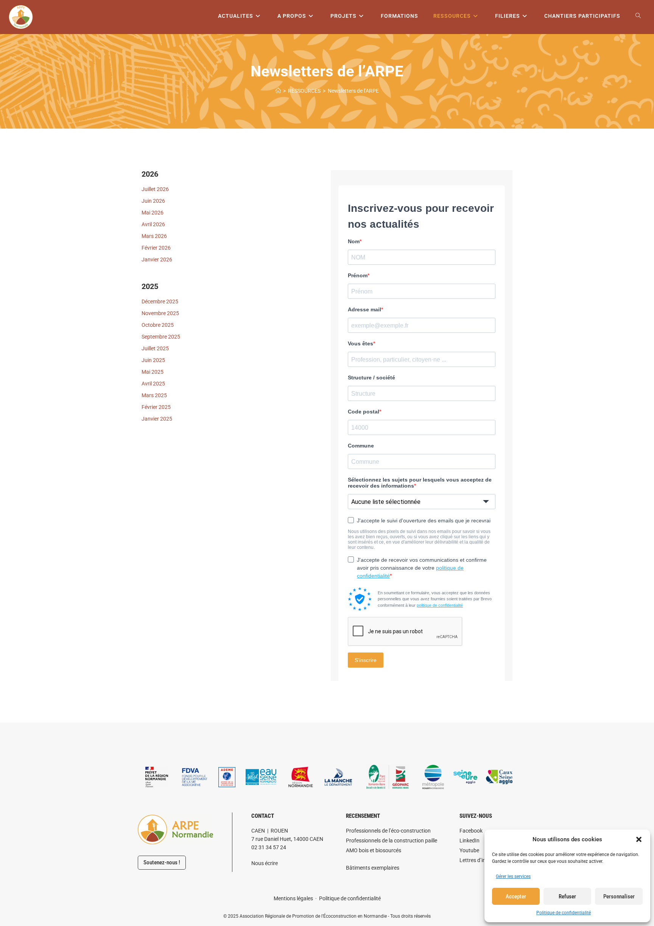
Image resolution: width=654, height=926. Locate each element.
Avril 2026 (153, 224)
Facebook (471, 831)
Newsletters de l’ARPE (353, 91)
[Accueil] (278, 91)
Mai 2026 (153, 213)
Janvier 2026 (157, 259)
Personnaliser (619, 896)
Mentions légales (293, 898)
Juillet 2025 (155, 348)
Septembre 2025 (161, 337)
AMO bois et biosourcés (373, 850)
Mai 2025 (153, 372)
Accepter (516, 896)
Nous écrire (264, 863)
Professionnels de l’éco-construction (388, 831)
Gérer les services (513, 876)
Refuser (567, 896)
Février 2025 (156, 407)
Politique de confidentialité (563, 912)
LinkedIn (469, 840)
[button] (639, 839)
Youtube (469, 850)
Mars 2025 (154, 395)
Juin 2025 (153, 360)
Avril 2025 (153, 384)
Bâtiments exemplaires (372, 868)
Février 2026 (156, 248)
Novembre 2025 (160, 313)
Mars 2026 (154, 236)
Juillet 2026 (155, 189)
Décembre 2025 (160, 301)
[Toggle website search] (638, 16)
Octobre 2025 (158, 325)
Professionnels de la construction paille (391, 840)
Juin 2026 (153, 201)
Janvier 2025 (157, 419)
